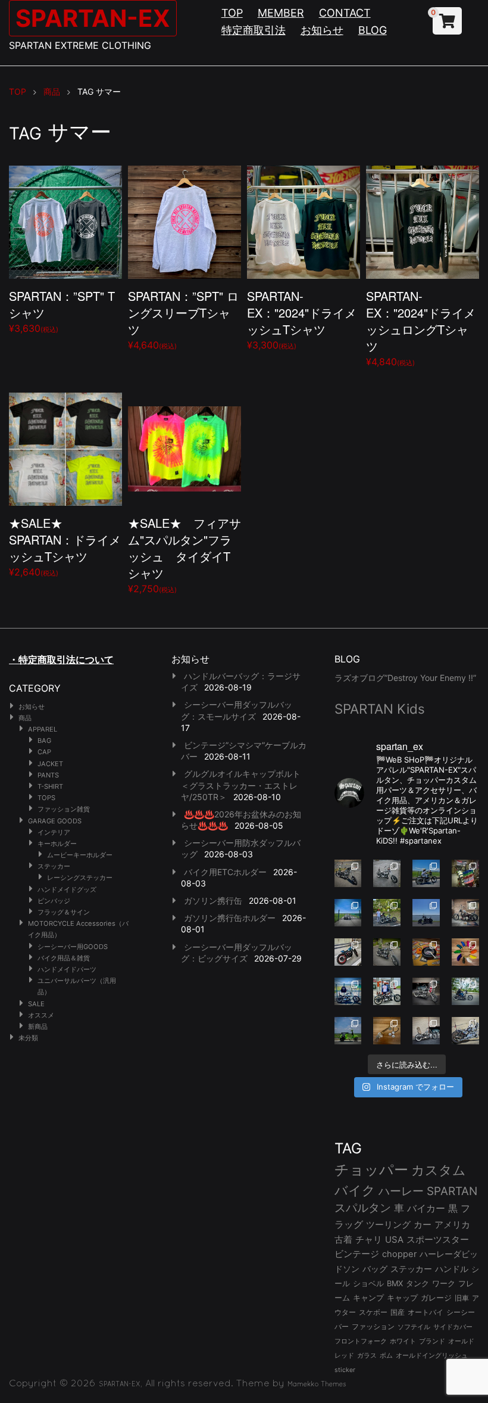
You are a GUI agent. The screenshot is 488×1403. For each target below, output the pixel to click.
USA (394, 1239)
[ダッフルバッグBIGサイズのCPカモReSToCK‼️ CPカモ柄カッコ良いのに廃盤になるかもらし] (426, 1030)
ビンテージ (356, 1254)
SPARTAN (452, 1191)
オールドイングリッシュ (432, 1355)
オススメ (41, 1015)
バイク (355, 1190)
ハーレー (401, 1191)
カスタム (438, 1170)
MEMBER (281, 13)
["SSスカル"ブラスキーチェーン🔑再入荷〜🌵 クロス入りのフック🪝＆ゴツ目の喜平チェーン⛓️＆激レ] (387, 1030)
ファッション (373, 1327)
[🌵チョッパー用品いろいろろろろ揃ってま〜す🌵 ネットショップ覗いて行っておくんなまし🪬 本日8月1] (426, 873)
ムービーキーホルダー (79, 855)
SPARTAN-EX (92, 18)
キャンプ (368, 1297)
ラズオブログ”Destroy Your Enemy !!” (405, 678)
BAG (44, 740)
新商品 (38, 1026)
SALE (36, 1004)
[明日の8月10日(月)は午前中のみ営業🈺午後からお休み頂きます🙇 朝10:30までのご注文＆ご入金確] (348, 912)
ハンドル (451, 1269)
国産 (397, 1312)
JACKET (50, 764)
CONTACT (345, 13)
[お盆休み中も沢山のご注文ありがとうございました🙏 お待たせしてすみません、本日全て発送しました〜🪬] (387, 873)
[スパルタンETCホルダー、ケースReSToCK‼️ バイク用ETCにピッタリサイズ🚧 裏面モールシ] (465, 912)
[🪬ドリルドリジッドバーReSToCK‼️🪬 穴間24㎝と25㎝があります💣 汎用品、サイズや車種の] (465, 1030)
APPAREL (42, 729)
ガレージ (436, 1297)
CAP (44, 752)
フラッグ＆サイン (63, 912)
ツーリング (388, 1224)
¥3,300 (301, 319)
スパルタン (362, 1208)
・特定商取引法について (61, 659)
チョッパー (371, 1169)
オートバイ (425, 1312)
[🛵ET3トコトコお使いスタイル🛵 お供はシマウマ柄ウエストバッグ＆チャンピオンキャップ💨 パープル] (348, 1030)
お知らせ (322, 30)
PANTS (48, 775)
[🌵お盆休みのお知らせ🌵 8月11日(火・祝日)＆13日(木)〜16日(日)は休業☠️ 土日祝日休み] (426, 912)
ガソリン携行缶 (213, 900)
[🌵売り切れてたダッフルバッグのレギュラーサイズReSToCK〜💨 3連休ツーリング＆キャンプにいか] (465, 991)
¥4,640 (183, 319)
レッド (344, 1355)
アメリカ (452, 1224)
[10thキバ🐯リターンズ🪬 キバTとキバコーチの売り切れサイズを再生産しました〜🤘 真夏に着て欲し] (348, 991)
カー (422, 1224)
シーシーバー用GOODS (72, 946)
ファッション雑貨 (63, 809)
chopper (399, 1254)
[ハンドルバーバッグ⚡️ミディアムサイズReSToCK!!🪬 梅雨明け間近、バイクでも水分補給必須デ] (426, 991)
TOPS (46, 798)
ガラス (367, 1355)
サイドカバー (453, 1327)
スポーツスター (437, 1239)
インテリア (53, 832)
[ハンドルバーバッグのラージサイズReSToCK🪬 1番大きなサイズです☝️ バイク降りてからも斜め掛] (348, 873)
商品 (25, 718)
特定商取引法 (253, 30)
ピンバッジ (53, 901)
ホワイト (403, 1341)
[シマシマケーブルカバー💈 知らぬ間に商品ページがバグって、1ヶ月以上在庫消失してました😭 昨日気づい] (465, 873)
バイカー (426, 1208)
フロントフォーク (360, 1341)
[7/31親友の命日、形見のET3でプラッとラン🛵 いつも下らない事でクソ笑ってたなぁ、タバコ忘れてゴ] (387, 912)
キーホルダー (57, 843)
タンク (417, 1283)
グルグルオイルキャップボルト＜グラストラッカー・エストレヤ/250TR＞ (241, 785)
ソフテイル (414, 1327)
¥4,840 (421, 327)
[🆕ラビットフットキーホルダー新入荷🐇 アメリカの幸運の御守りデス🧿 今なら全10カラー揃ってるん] (465, 952)
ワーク (443, 1283)
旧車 (462, 1297)
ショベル (368, 1283)
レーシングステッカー (79, 877)
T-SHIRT (50, 786)
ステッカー (53, 866)
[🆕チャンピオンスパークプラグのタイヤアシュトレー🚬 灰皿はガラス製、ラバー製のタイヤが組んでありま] (426, 952)
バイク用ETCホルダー (225, 872)
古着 (343, 1239)
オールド (461, 1341)
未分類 (28, 1038)
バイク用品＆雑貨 (63, 958)
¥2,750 (184, 554)
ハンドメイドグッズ (66, 889)
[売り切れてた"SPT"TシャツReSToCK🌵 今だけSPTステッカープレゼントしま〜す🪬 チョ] (387, 991)
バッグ (374, 1269)
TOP (232, 13)
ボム (386, 1355)
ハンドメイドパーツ (66, 969)
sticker (344, 1370)
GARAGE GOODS (55, 821)
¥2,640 (65, 546)
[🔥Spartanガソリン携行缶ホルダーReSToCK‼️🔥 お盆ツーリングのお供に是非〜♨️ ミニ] (348, 952)
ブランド (432, 1341)
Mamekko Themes (316, 1384)
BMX (395, 1283)
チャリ (368, 1239)
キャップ (402, 1297)
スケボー (373, 1312)
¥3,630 (62, 310)
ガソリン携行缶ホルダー (230, 918)
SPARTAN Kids (379, 709)
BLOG (372, 30)
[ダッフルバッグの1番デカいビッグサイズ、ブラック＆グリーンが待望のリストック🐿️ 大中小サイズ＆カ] (387, 952)
